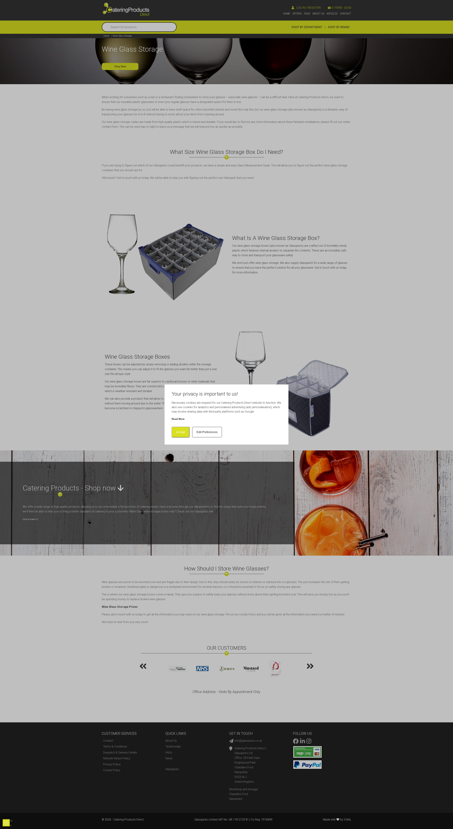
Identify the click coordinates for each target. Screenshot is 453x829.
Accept (180, 432)
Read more (178, 419)
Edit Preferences (207, 432)
